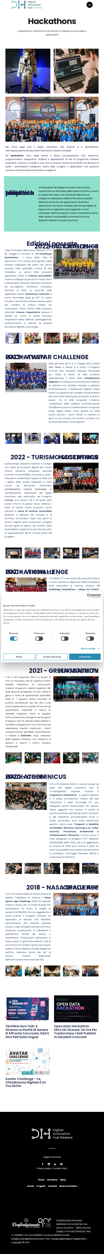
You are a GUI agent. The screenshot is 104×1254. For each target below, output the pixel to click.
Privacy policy (44, 1168)
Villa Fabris (55, 367)
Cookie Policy (60, 1168)
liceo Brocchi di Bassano (18, 691)
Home (41, 1179)
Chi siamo (52, 1179)
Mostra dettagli (88, 648)
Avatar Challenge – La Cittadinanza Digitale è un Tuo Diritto (25, 1082)
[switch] (39, 638)
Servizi (30, 1186)
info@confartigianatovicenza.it (27, 1238)
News (63, 1179)
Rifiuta (19, 657)
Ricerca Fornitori (68, 1186)
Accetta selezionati (52, 657)
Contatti (52, 1186)
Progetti (41, 1186)
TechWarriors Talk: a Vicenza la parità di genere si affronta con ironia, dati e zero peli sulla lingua (27, 1031)
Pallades (9, 500)
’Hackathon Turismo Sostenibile (27, 489)
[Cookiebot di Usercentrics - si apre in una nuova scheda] (89, 596)
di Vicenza (45, 323)
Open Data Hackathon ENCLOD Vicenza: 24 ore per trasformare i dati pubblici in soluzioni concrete (75, 1031)
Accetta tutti (85, 657)
